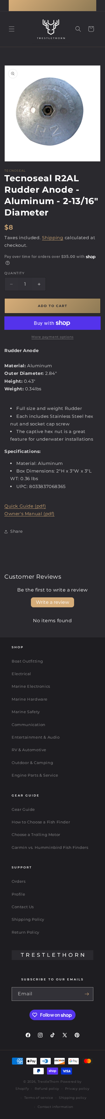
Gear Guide (23, 809)
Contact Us (23, 906)
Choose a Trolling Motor (36, 834)
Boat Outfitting (27, 661)
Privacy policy (77, 1089)
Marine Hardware (30, 699)
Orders (19, 881)
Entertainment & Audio (36, 737)
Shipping (52, 237)
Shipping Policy (28, 919)
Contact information (55, 1107)
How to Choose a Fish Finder (41, 822)
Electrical (21, 673)
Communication (29, 724)
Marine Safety (26, 711)
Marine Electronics (31, 686)
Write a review (52, 602)
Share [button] (16, 531)
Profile (18, 894)
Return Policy (25, 932)
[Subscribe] (86, 994)
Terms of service (38, 1098)
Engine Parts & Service (35, 775)
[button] (11, 29)
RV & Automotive (29, 749)
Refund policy (47, 1089)
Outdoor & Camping (32, 762)
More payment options (53, 337)
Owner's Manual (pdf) (29, 513)
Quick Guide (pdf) (25, 506)
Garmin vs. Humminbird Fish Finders (50, 847)
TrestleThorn (48, 1082)
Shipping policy (73, 1098)
